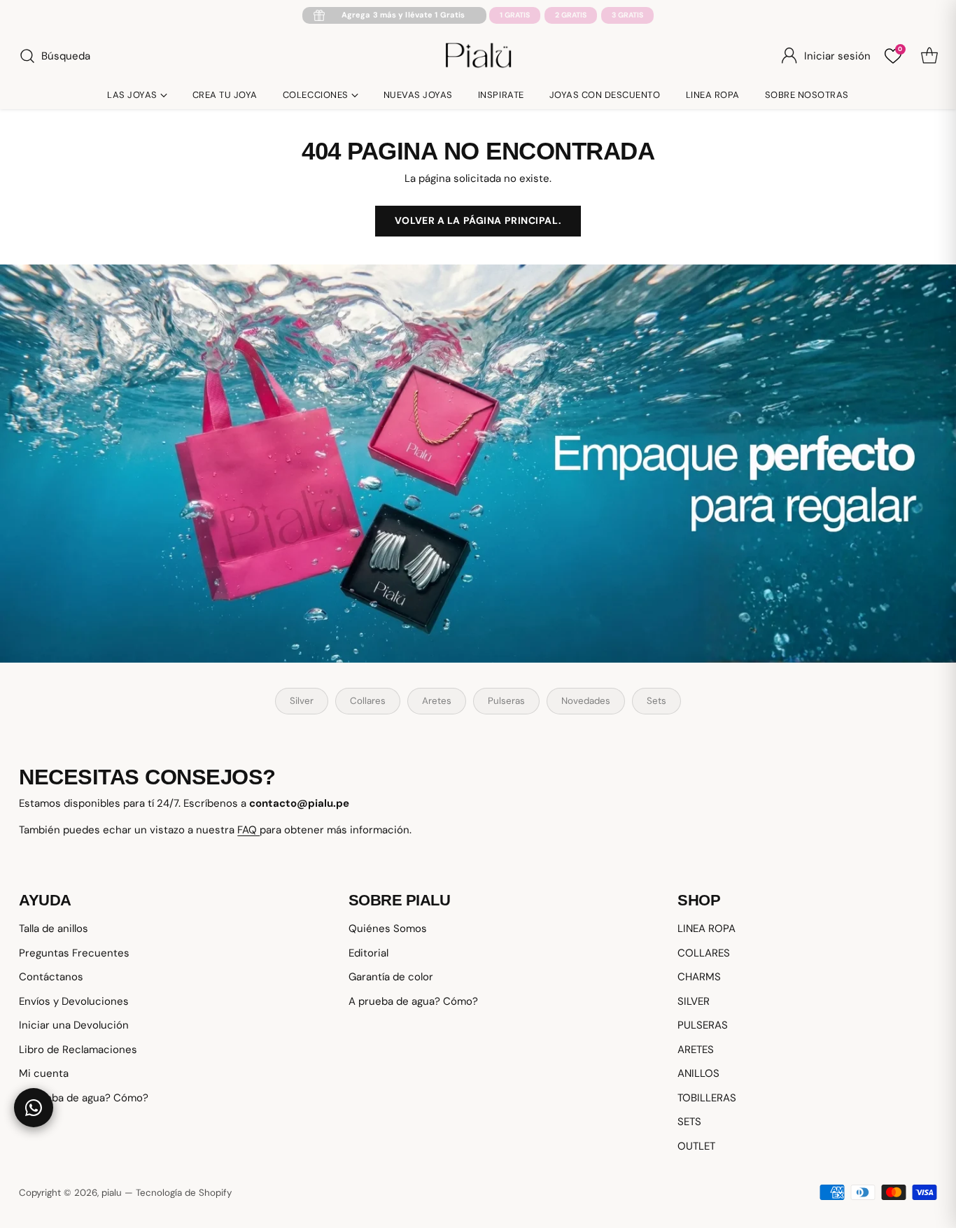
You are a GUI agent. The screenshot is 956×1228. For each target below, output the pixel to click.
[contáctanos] (33, 1107)
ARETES (695, 1050)
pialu (111, 1193)
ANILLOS (698, 1073)
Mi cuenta (44, 1073)
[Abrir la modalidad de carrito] (929, 56)
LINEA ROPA (706, 929)
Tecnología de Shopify (184, 1193)
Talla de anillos (53, 929)
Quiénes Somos (388, 929)
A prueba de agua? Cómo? (83, 1098)
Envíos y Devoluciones (74, 1001)
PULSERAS (702, 1025)
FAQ (248, 830)
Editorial (368, 953)
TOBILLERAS (706, 1098)
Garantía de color (391, 977)
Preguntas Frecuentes (74, 953)
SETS (689, 1122)
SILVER (693, 1001)
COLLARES (703, 953)
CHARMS (699, 977)
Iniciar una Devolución (74, 1025)
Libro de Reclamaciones (78, 1050)
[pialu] (478, 56)
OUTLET (696, 1146)
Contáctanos (51, 977)
